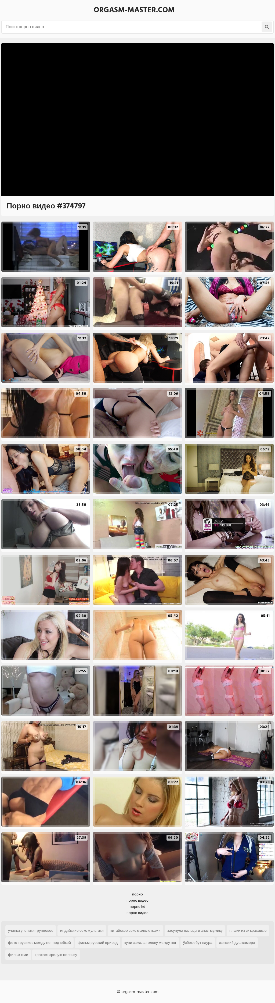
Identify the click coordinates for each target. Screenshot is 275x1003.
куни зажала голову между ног (150, 943)
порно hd (137, 907)
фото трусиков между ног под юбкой (39, 943)
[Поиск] (267, 27)
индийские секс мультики (82, 930)
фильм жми (18, 955)
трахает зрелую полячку (56, 955)
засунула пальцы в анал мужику (195, 930)
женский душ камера (237, 943)
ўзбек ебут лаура (197, 943)
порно (137, 894)
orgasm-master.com (134, 10)
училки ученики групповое (30, 930)
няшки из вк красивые (248, 930)
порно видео (137, 900)
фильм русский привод (98, 943)
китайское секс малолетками (135, 930)
